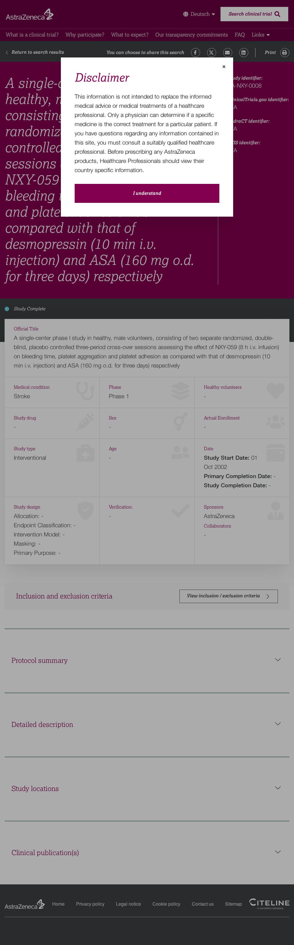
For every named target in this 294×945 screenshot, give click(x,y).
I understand (147, 193)
